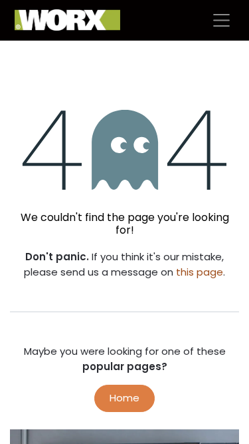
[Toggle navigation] (221, 20)
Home (124, 398)
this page (199, 272)
